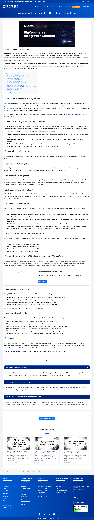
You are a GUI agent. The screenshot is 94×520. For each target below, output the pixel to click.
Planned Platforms (25, 484)
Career (4, 488)
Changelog (58, 486)
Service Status (59, 482)
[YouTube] (54, 514)
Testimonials (6, 486)
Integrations (51, 6)
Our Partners (76, 494)
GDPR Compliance (43, 488)
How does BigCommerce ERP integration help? (18, 382)
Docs (58, 6)
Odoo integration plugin (62, 490)
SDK (57, 488)
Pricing (38, 6)
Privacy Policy (41, 492)
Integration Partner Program (80, 489)
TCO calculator (24, 504)
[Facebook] (39, 514)
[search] (83, 2)
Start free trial (76, 6)
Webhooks (23, 486)
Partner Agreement (78, 491)
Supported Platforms (26, 482)
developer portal (9, 116)
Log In (87, 1)
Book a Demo (86, 6)
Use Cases (44, 6)
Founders (5, 490)
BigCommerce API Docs (75, 114)
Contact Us (41, 482)
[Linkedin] (44, 514)
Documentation (60, 484)
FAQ (39, 484)
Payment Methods (25, 507)
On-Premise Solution (26, 488)
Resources (5, 496)
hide (13, 73)
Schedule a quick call (29, 1)
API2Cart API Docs (38, 308)
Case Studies (24, 496)
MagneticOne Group (48, 518)
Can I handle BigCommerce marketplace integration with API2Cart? (23, 396)
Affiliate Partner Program (79, 484)
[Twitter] (49, 514)
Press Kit (5, 500)
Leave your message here (17, 1)
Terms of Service (42, 490)
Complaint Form (7, 507)
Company (63, 6)
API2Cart (41, 261)
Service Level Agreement (44, 486)
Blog (4, 484)
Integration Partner (61, 492)
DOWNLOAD (42, 281)
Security (40, 494)
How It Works (31, 6)
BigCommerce (8, 103)
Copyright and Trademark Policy (46, 496)
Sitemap (5, 498)
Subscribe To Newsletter (80, 502)
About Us (5, 482)
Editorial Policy (7, 505)
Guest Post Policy (7, 503)
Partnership (76, 482)
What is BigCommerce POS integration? (16, 367)
